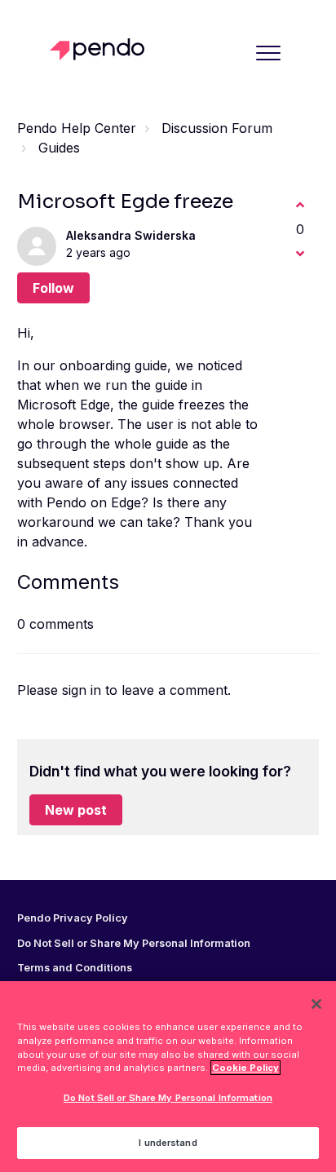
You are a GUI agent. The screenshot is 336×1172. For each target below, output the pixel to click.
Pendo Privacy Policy (72, 918)
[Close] (316, 1004)
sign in (81, 690)
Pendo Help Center (76, 128)
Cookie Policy (245, 1067)
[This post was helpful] (300, 204)
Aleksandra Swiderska (131, 235)
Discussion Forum (216, 128)
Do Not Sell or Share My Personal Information (168, 1097)
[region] (168, 1076)
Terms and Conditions (74, 968)
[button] (268, 52)
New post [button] (76, 810)
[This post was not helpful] (300, 253)
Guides (59, 147)
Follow (53, 288)
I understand (168, 1142)
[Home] (101, 49)
